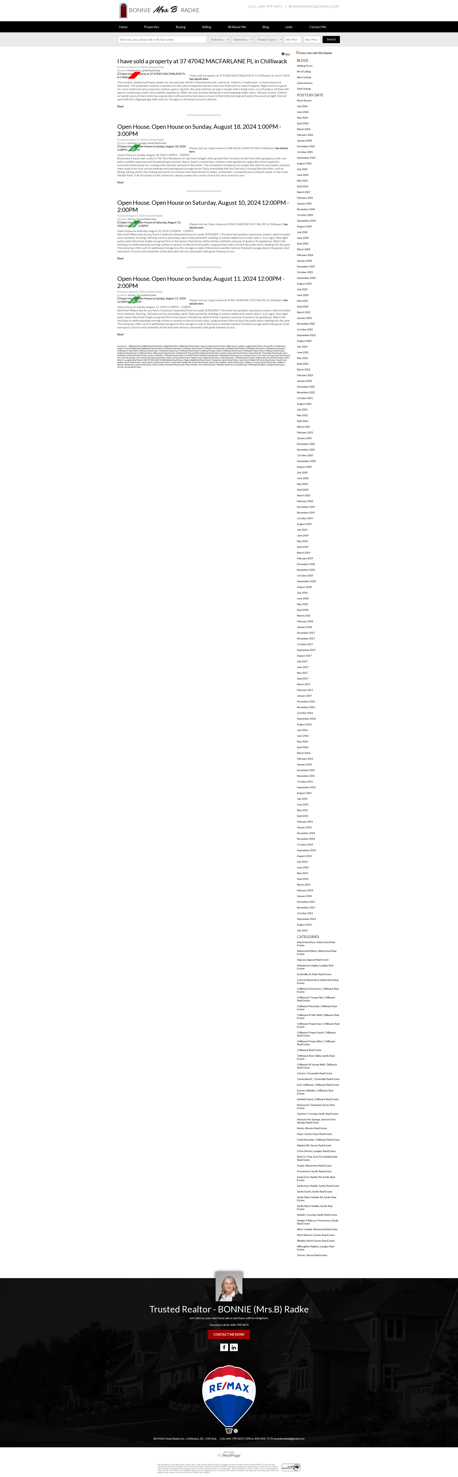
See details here (198, 78)
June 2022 (303, 352)
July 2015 (302, 798)
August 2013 (304, 924)
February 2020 (305, 501)
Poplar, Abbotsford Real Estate (314, 1165)
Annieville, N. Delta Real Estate (314, 974)
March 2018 (303, 615)
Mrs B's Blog (304, 71)
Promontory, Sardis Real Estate (314, 1171)
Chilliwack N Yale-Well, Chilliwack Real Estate (137, 350)
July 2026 (302, 106)
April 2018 (302, 609)
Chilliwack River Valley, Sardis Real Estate (156, 353)
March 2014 (303, 884)
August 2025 (304, 163)
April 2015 (302, 815)
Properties (151, 27)
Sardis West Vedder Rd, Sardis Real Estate (189, 362)
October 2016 (305, 712)
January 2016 (304, 764)
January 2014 (304, 896)
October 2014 (305, 844)
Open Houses (305, 82)
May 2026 (302, 117)
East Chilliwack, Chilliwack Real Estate (318, 1084)
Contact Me (317, 27)
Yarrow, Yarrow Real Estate (312, 1255)
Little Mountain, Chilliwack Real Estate (318, 1139)
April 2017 (302, 678)
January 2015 (304, 827)
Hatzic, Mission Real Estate (312, 1128)
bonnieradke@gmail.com (314, 6)
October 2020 (305, 455)
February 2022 (305, 375)
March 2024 (303, 249)
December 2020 (306, 443)
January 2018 (304, 627)
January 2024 (304, 260)
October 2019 (305, 518)
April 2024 (302, 243)
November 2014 (306, 838)
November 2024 (306, 209)
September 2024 (306, 220)
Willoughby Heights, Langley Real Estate (267, 364)
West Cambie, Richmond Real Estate (317, 1229)
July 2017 (302, 661)
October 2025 (305, 151)
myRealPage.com (229, 1455)
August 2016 (304, 724)
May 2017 (302, 672)
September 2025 (306, 157)
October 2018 (305, 575)
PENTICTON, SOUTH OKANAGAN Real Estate (163, 360)
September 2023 (306, 277)
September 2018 (306, 581)
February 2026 (305, 134)
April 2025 (302, 186)
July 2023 (302, 289)
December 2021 (306, 386)
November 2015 (306, 775)
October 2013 (305, 913)
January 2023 (304, 317)
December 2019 (306, 506)
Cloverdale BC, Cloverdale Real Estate (318, 1078)
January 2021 (304, 438)
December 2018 (306, 564)
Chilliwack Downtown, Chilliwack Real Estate (183, 348)
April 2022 (302, 363)
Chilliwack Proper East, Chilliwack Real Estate (179, 350)
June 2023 (303, 295)
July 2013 (302, 930)
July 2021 (302, 409)
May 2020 (302, 483)
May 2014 (302, 873)
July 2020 (302, 472)
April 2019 (302, 546)
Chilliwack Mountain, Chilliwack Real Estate (265, 348)
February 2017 (305, 689)
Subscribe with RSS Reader (315, 53)
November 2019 (306, 512)
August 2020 (304, 466)
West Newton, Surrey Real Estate (316, 1234)
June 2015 (303, 804)
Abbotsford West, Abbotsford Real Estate (182, 346)
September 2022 (306, 335)
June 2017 (303, 667)
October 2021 (305, 398)
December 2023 (306, 266)
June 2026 (303, 111)
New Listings (304, 77)
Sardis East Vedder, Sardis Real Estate (318, 1185)
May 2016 (302, 741)
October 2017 (305, 644)
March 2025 (303, 192)
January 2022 (304, 380)
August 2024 (304, 226)
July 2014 (302, 861)
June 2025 (303, 174)
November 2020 (306, 449)
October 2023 (305, 272)
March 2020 (303, 495)
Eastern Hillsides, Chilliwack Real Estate (166, 355)
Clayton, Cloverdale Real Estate (314, 1073)
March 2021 (303, 426)
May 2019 (302, 541)
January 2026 (304, 140)
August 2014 (304, 855)
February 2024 (305, 254)
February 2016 (305, 758)
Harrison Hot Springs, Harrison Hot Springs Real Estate (316, 1121)
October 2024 (305, 214)
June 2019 (303, 535)
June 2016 (303, 735)
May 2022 (302, 358)
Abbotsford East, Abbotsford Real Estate (146, 346)
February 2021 (305, 432)
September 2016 (306, 718)
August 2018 (304, 586)
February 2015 (305, 821)
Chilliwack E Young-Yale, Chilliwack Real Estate (224, 348)
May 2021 (302, 415)
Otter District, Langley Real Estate (316, 1151)
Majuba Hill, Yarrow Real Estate (314, 1145)
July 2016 (302, 730)
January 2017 (304, 695)
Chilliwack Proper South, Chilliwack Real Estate (221, 350)
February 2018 (305, 621)
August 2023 (304, 283)
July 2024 (302, 232)
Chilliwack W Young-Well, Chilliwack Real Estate (197, 353)
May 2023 (302, 300)
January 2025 (304, 203)
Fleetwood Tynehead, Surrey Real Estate (238, 355)
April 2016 (302, 747)
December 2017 (306, 632)
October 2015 (305, 781)
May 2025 (302, 180)
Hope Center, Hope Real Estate (314, 1133)
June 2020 (303, 478)
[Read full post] (152, 75)
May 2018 (302, 604)
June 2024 (303, 237)
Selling (206, 27)
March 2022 (303, 369)
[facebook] (224, 1347)
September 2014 (306, 850)
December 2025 (306, 146)
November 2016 (306, 707)
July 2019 (302, 529)
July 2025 (302, 169)
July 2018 (302, 592)
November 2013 (306, 907)
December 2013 (306, 901)
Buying (181, 27)
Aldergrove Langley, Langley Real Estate (245, 346)
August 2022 (304, 340)
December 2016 (306, 701)
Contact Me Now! (229, 1334)
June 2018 (303, 598)
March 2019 (303, 552)
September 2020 (306, 461)
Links (289, 27)
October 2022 (305, 329)
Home (123, 27)
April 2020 (302, 489)
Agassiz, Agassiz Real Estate (313, 959)
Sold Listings (304, 88)
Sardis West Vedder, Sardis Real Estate (226, 362)
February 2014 (305, 890)
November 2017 (306, 638)
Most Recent (304, 100)
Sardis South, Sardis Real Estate (314, 1191)
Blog (265, 27)
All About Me (237, 27)
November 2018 (306, 569)
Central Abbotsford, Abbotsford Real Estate (143, 348)
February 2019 (305, 558)
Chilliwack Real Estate (309, 1049)
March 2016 (303, 752)
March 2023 (303, 312)
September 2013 (306, 918)
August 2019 (304, 523)
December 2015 (306, 770)
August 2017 (304, 655)
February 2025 (305, 197)
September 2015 (306, 787)
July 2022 (302, 346)
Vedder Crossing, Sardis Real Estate (317, 1214)
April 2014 (302, 878)
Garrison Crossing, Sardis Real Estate (317, 1113)
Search (331, 39)
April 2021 (302, 420)
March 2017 (303, 684)
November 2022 (306, 323)
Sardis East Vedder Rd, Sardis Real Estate (258, 360)
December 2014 (306, 833)
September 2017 (306, 649)
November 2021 (306, 392)
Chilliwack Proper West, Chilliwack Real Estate (264, 350)
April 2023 (302, 306)
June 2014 (303, 867)
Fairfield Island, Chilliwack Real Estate (318, 1099)
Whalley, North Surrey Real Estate (316, 1240)
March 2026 (303, 129)
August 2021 (304, 403)
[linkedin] (234, 1347)
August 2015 (304, 792)
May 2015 (302, 810)
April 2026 (302, 123)
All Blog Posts (305, 65)
